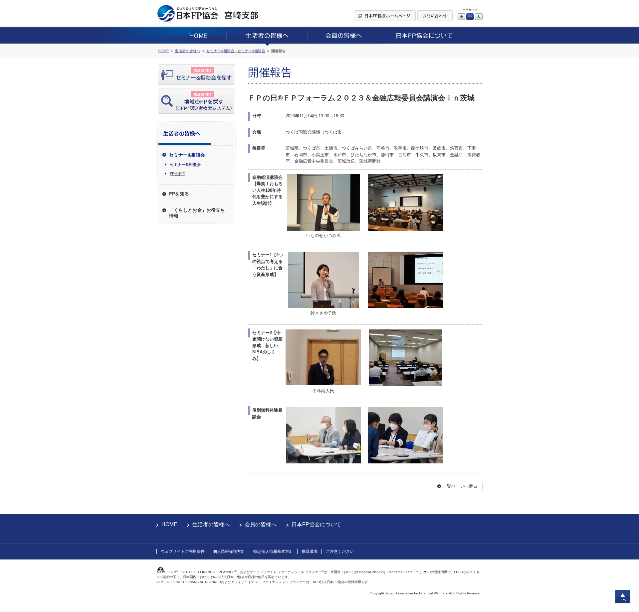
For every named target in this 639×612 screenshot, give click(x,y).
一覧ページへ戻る (460, 486)
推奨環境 (310, 551)
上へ (623, 597)
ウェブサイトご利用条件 (183, 551)
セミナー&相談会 (185, 164)
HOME (169, 524)
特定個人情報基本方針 (273, 551)
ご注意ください (340, 551)
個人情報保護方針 (229, 551)
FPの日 (177, 173)
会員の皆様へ (261, 524)
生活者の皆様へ (211, 524)
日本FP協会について (316, 524)
